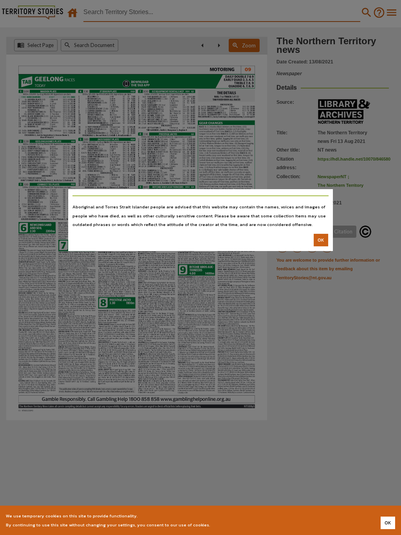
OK (321, 240)
